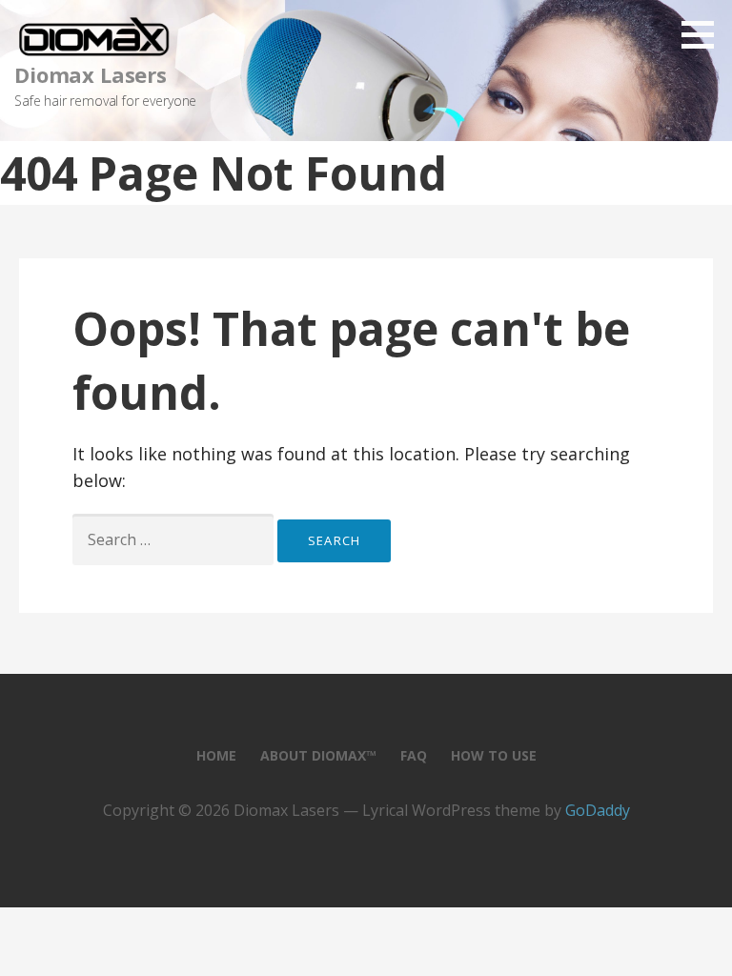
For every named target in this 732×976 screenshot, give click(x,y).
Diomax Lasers (90, 74)
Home (216, 755)
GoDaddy (597, 810)
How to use (494, 755)
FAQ (413, 755)
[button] (704, 34)
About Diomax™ (318, 755)
